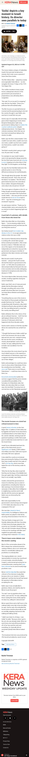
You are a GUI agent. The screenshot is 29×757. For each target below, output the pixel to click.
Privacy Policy (6, 741)
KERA (4, 724)
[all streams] (27, 755)
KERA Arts (5, 731)
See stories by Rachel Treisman (11, 663)
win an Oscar (16, 197)
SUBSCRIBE (14, 700)
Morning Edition (10, 644)
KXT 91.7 (5, 737)
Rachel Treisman (10, 23)
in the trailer (20, 534)
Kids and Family (7, 728)
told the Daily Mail (11, 572)
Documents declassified (9, 377)
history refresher (11, 427)
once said (5, 369)
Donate (24, 2)
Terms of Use (6, 744)
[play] (2, 755)
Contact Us (5, 747)
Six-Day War (9, 463)
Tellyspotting (6, 734)
